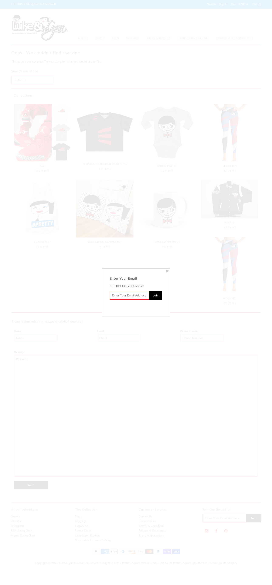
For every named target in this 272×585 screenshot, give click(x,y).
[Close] (167, 271)
